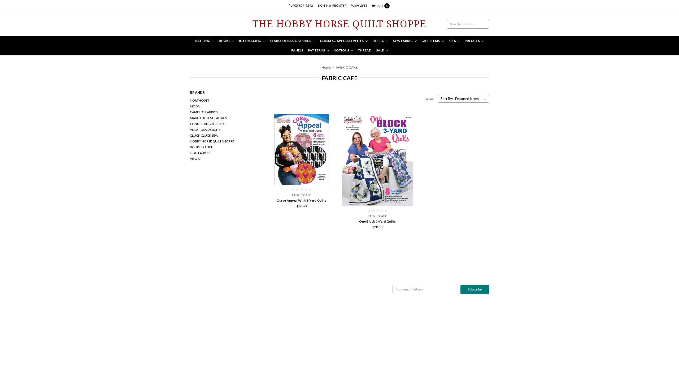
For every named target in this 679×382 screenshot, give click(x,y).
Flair (251, 359)
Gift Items (430, 41)
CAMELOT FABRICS (203, 112)
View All (195, 159)
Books (225, 41)
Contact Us (198, 287)
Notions (342, 50)
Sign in (323, 5)
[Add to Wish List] (331, 127)
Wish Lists (359, 5)
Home (326, 67)
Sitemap (195, 296)
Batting (203, 41)
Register (339, 5)
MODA (195, 106)
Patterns (316, 50)
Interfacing (250, 41)
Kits (452, 41)
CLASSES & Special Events (342, 41)
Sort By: (447, 99)
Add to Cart (301, 174)
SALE (380, 50)
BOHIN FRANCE (201, 147)
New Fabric (403, 41)
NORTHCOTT (199, 100)
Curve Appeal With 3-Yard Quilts (301, 200)
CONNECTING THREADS (207, 124)
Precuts (472, 41)
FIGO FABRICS (200, 153)
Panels (297, 50)
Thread (364, 50)
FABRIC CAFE (346, 67)
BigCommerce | (218, 359)
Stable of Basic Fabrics (291, 41)
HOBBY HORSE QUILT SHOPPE (212, 141)
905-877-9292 (302, 5)
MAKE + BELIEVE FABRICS (208, 118)
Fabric (378, 41)
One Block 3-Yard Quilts (377, 221)
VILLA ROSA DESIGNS (205, 130)
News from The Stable (205, 292)
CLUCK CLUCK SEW (204, 135)
